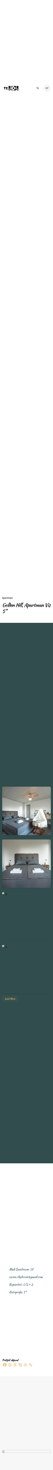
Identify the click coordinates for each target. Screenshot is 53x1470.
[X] (15, 1364)
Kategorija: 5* (18, 1292)
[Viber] (20, 1364)
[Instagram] (10, 1364)
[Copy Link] (30, 1364)
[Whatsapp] (25, 1364)
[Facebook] (4, 1364)
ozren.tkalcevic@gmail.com (26, 1277)
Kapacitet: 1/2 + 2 (21, 1284)
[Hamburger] (47, 88)
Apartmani (7, 597)
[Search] (38, 88)
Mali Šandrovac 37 (21, 1269)
